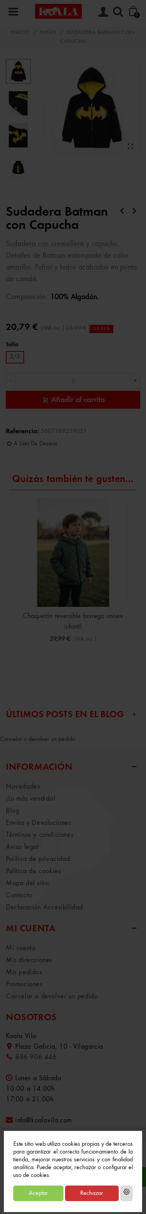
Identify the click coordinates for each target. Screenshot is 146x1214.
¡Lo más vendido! (31, 798)
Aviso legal (22, 847)
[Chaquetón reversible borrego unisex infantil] (73, 552)
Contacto (19, 895)
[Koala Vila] (58, 11)
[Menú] (13, 11)
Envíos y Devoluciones (38, 822)
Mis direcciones (29, 960)
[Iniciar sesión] (103, 11)
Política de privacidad (38, 859)
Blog (12, 810)
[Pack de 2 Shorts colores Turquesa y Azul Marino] (134, 211)
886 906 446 (36, 1057)
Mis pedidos (24, 972)
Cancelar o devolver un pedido (37, 739)
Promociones (24, 984)
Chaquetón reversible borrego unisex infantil (73, 621)
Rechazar (91, 1193)
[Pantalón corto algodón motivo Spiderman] (122, 211)
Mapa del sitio (27, 883)
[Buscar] (118, 11)
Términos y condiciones (39, 834)
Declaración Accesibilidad (44, 907)
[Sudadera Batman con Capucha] (130, 147)
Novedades (23, 786)
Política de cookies (33, 871)
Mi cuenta (20, 948)
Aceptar (38, 1193)
